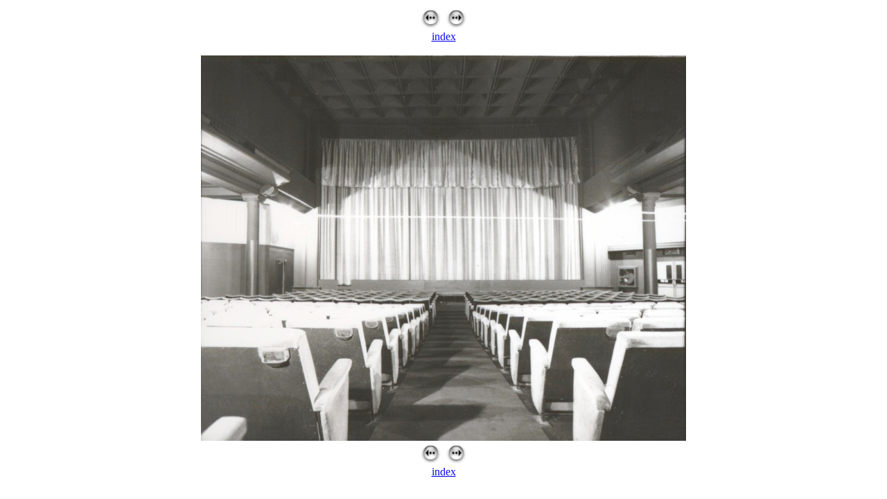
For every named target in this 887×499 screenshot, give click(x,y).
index (444, 36)
